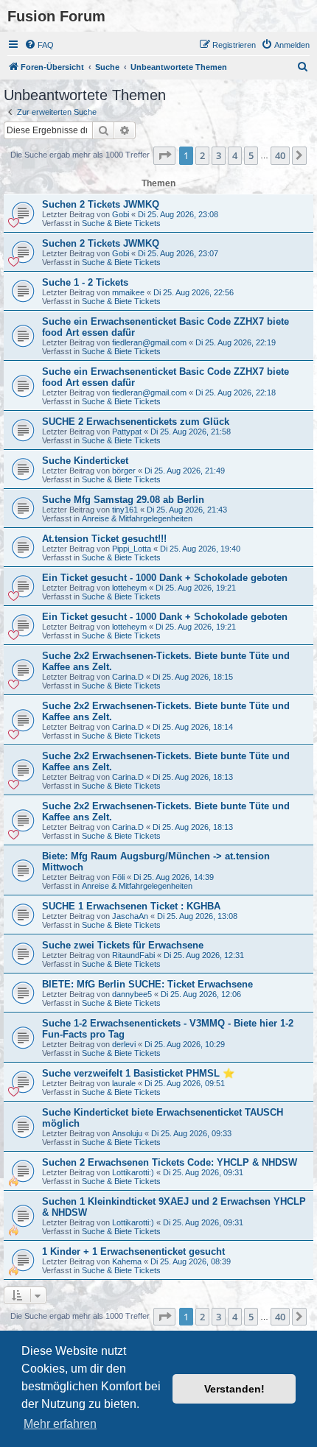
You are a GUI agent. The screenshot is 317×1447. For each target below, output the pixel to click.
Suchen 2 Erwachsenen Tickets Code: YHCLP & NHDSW (169, 1162)
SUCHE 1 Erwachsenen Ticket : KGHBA (131, 906)
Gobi (120, 214)
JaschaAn (130, 916)
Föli (118, 877)
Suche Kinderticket (85, 460)
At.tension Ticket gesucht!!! (104, 538)
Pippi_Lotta (131, 548)
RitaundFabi (133, 955)
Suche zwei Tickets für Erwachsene (122, 945)
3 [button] (218, 155)
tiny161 (125, 509)
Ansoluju (127, 1133)
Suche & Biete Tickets (121, 223)
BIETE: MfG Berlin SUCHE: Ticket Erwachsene (147, 984)
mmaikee (128, 292)
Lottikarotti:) (133, 1172)
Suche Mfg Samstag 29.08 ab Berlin (123, 499)
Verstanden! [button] (234, 1389)
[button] (164, 155)
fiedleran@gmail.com (149, 342)
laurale (124, 1083)
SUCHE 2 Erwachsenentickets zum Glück (135, 421)
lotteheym (129, 587)
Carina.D (128, 676)
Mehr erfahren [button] (60, 1424)
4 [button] (234, 155)
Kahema (127, 1261)
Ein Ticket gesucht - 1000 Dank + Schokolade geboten (165, 577)
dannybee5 (132, 994)
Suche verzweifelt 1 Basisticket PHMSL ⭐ (138, 1073)
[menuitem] (39, 45)
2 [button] (202, 155)
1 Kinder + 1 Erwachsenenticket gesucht (133, 1251)
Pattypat (127, 431)
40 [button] (280, 155)
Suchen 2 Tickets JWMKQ (100, 204)
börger (124, 470)
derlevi (124, 1044)
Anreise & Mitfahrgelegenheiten (137, 518)
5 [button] (251, 155)
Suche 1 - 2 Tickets (85, 282)
